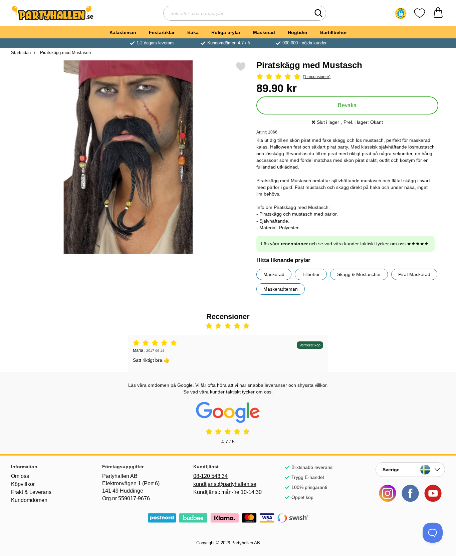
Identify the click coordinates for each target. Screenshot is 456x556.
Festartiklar (162, 32)
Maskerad (264, 32)
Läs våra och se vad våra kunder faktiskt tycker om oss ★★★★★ (345, 243)
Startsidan (21, 52)
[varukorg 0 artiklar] (438, 13)
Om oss (20, 476)
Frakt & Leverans (31, 492)
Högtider (297, 32)
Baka (193, 32)
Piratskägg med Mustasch (65, 52)
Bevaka (347, 105)
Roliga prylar (225, 32)
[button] (400, 13)
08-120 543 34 (210, 476)
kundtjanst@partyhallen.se (224, 484)
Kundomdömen (29, 500)
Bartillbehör (333, 32)
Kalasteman (122, 32)
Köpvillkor (23, 484)
